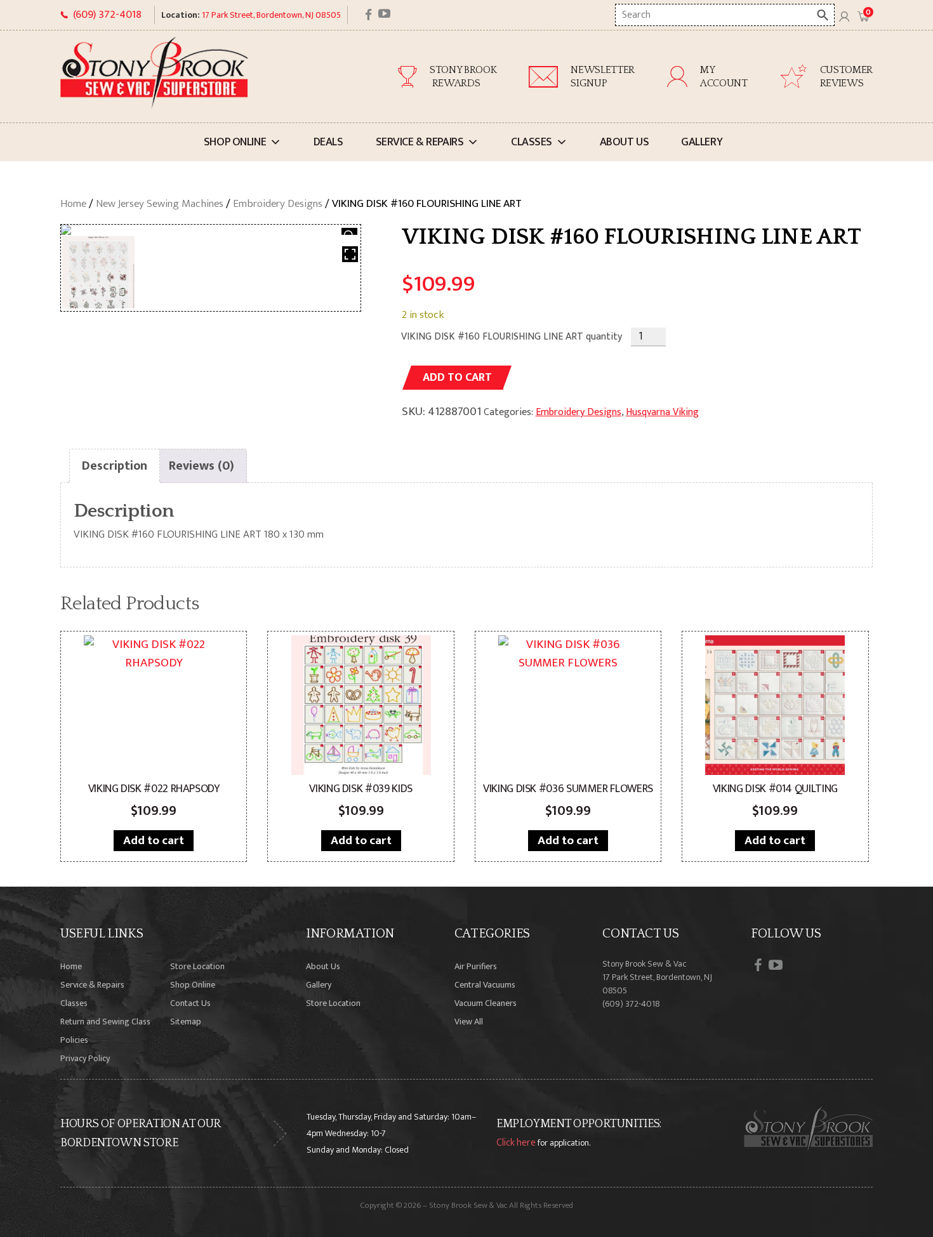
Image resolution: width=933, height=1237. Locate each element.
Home (73, 203)
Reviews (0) (201, 466)
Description (114, 466)
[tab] (114, 466)
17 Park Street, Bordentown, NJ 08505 (271, 15)
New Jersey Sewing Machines (159, 203)
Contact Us (190, 1003)
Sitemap (185, 1021)
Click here (516, 1142)
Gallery (701, 142)
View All (468, 1021)
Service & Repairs (420, 142)
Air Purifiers (475, 966)
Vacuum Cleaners (485, 1003)
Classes (531, 142)
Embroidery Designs (277, 203)
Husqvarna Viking (662, 412)
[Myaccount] (844, 15)
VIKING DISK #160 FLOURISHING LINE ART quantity (511, 336)
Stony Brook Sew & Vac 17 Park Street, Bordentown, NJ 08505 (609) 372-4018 (657, 983)
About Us (624, 142)
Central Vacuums (484, 984)
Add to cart (457, 377)
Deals (328, 142)
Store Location (197, 966)
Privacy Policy (85, 1058)
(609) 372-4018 (107, 14)
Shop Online (235, 142)
